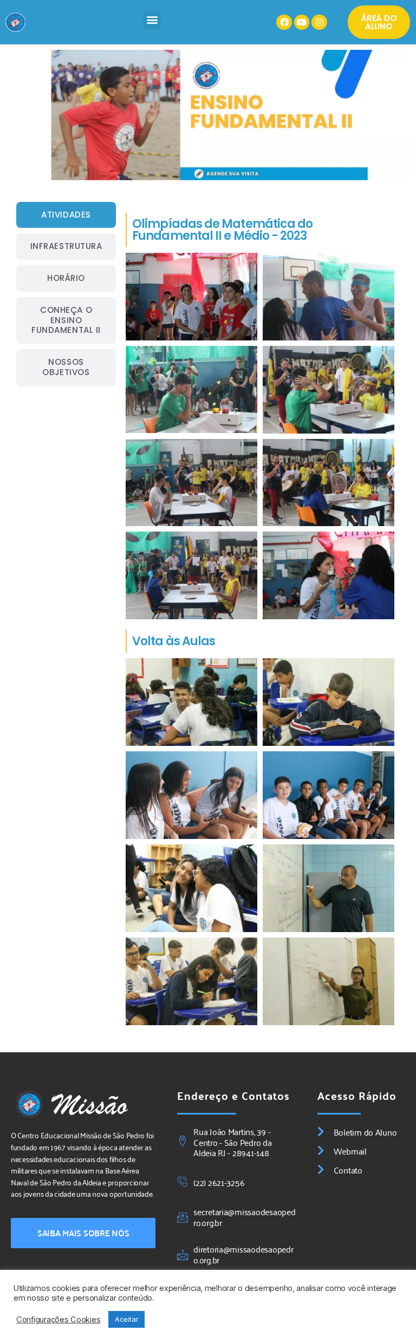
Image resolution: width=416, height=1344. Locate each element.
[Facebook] (284, 22)
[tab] (66, 215)
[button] (152, 20)
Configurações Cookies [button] (58, 1320)
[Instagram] (319, 22)
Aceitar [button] (126, 1319)
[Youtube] (302, 22)
